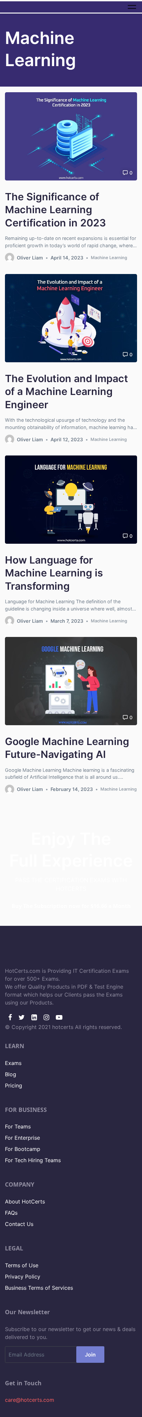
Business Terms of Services (39, 1287)
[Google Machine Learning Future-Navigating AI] (71, 681)
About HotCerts (25, 1201)
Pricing (13, 1085)
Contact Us (19, 1224)
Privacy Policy (22, 1276)
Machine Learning (109, 257)
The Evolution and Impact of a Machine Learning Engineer (66, 391)
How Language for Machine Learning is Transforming (54, 573)
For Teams (18, 1126)
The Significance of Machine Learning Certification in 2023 (55, 210)
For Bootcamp (22, 1149)
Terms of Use (21, 1265)
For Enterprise (22, 1137)
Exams (13, 1063)
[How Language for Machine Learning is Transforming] (71, 499)
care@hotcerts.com (29, 1400)
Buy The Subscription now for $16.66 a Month (71, 906)
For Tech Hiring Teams (33, 1160)
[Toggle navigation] (132, 7)
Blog (10, 1074)
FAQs (11, 1212)
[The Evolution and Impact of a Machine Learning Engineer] (71, 318)
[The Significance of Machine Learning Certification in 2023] (71, 136)
